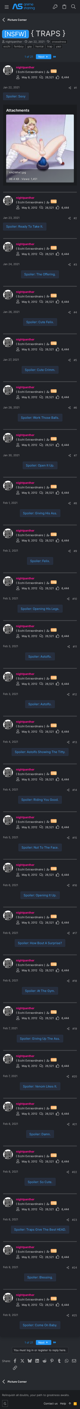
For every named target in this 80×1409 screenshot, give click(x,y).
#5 (75, 360)
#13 (74, 742)
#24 (74, 1267)
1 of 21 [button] (29, 56)
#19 (74, 1028)
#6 (75, 407)
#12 (74, 694)
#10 (74, 598)
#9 (75, 551)
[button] (6, 6)
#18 (74, 980)
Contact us (51, 1403)
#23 (74, 1219)
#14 (74, 790)
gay (29, 46)
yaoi (58, 46)
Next (41, 56)
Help (63, 1403)
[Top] (69, 1403)
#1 (75, 87)
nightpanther (14, 41)
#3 (75, 264)
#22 (74, 1172)
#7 (75, 455)
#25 (74, 1315)
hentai (39, 46)
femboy (19, 46)
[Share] (70, 88)
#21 (74, 1124)
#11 (75, 646)
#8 (75, 503)
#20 (74, 1076)
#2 (75, 218)
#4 (75, 312)
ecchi (6, 46)
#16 (74, 885)
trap (49, 46)
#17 (75, 933)
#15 (74, 837)
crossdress (59, 41)
